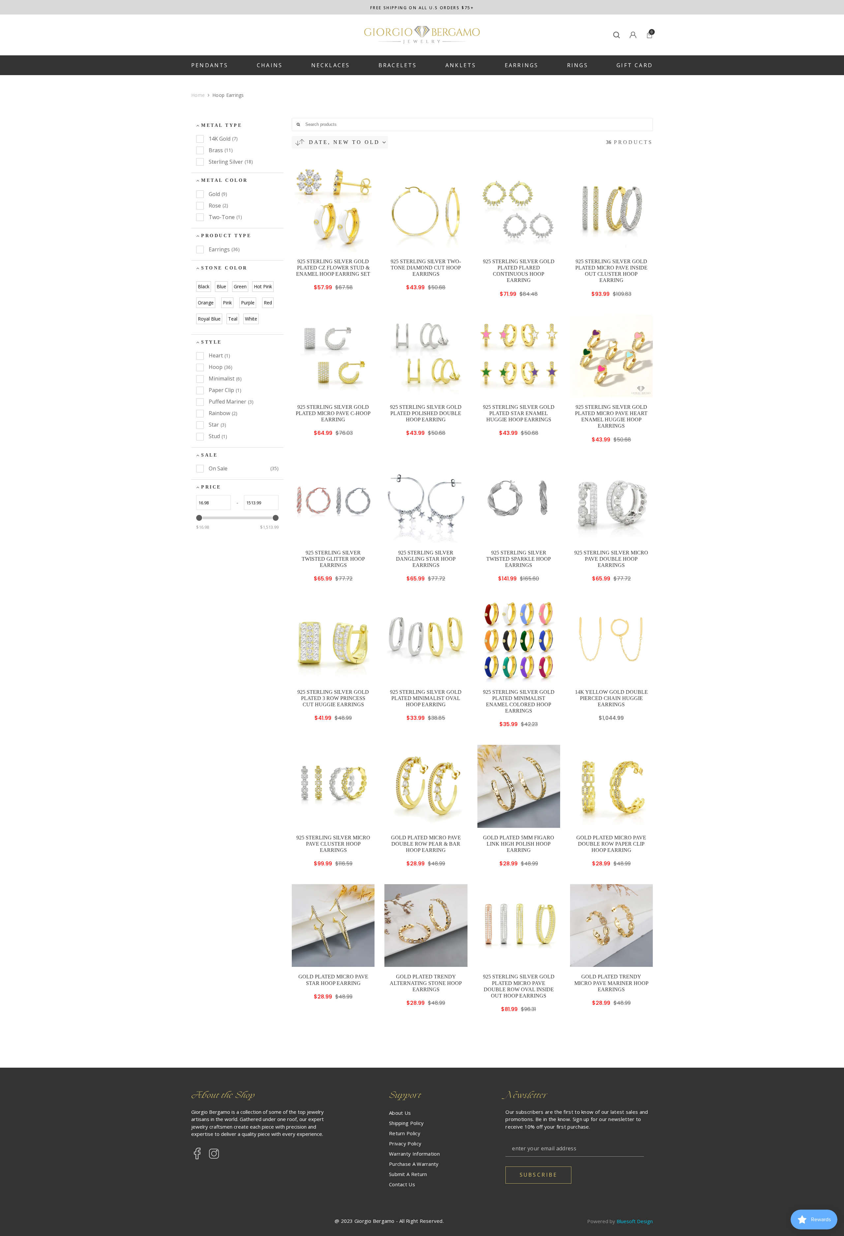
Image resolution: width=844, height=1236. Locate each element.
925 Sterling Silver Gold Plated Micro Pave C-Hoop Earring (333, 413)
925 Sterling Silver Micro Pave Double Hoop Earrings (611, 559)
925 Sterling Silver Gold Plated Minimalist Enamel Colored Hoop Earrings (519, 701)
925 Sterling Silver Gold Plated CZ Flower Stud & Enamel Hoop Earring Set (333, 268)
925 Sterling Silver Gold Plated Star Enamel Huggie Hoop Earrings (519, 413)
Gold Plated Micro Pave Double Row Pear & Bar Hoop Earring (426, 844)
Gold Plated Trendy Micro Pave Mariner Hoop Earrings (611, 983)
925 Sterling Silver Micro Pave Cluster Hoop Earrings (333, 844)
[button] (340, 142)
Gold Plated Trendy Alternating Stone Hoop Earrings (426, 983)
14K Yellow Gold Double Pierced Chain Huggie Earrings (611, 698)
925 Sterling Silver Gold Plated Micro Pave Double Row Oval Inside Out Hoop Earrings (519, 986)
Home (198, 95)
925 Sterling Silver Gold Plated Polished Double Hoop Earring (426, 413)
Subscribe (539, 1174)
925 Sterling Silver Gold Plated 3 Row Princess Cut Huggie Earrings (333, 698)
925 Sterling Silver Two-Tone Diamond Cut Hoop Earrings (426, 268)
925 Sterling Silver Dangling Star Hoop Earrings (426, 559)
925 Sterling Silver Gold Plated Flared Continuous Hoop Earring (519, 271)
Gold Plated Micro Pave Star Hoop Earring (333, 980)
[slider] (199, 517)
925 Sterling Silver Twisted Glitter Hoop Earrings (333, 559)
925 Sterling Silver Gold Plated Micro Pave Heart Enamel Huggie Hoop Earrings (611, 416)
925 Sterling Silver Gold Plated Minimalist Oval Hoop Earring (426, 698)
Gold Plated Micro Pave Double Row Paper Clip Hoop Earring (611, 844)
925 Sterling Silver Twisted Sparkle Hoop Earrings (518, 559)
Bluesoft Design (635, 1221)
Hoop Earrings (228, 95)
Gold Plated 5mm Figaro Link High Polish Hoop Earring (518, 844)
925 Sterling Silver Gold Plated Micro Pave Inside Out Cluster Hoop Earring (611, 271)
